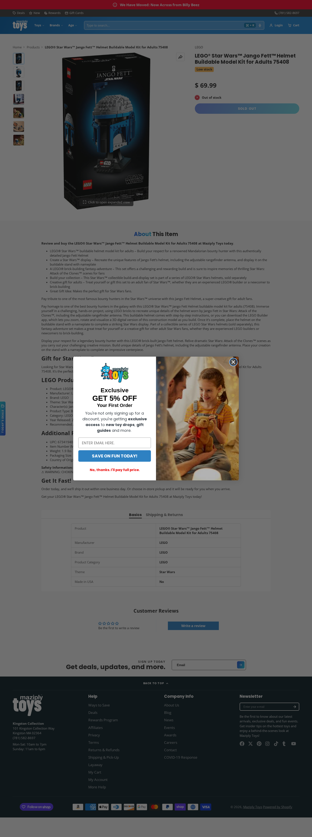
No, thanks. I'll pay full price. (115, 469)
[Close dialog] (233, 362)
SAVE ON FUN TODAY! (114, 456)
